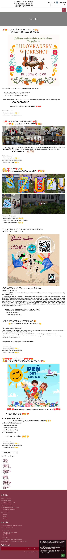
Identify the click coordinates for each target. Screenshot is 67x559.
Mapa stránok (6, 512)
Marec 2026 (6, 464)
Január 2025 (6, 481)
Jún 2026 (5, 460)
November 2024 (7, 483)
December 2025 (7, 467)
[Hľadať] (65, 5)
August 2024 (6, 487)
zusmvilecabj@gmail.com (9, 527)
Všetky (4, 488)
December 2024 (7, 482)
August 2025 (6, 472)
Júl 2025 (5, 473)
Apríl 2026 (5, 463)
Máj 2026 (5, 461)
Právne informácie (7, 505)
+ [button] (49, 2)
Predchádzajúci (7, 452)
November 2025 (7, 469)
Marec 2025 (6, 478)
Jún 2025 (5, 475)
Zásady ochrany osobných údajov (11, 507)
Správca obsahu (7, 498)
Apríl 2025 (5, 477)
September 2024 (7, 486)
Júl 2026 (5, 459)
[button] (54, 2)
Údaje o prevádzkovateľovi (9, 509)
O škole (5, 514)
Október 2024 (6, 484)
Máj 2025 (5, 476)
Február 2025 (6, 480)
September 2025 (7, 471)
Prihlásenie (62, 2)
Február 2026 (6, 465)
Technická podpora (7, 500)
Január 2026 (6, 466)
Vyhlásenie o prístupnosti (9, 502)
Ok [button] (63, 555)
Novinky (5, 518)
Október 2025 (6, 470)
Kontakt (5, 516)
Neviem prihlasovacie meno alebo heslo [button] (33, 551)
